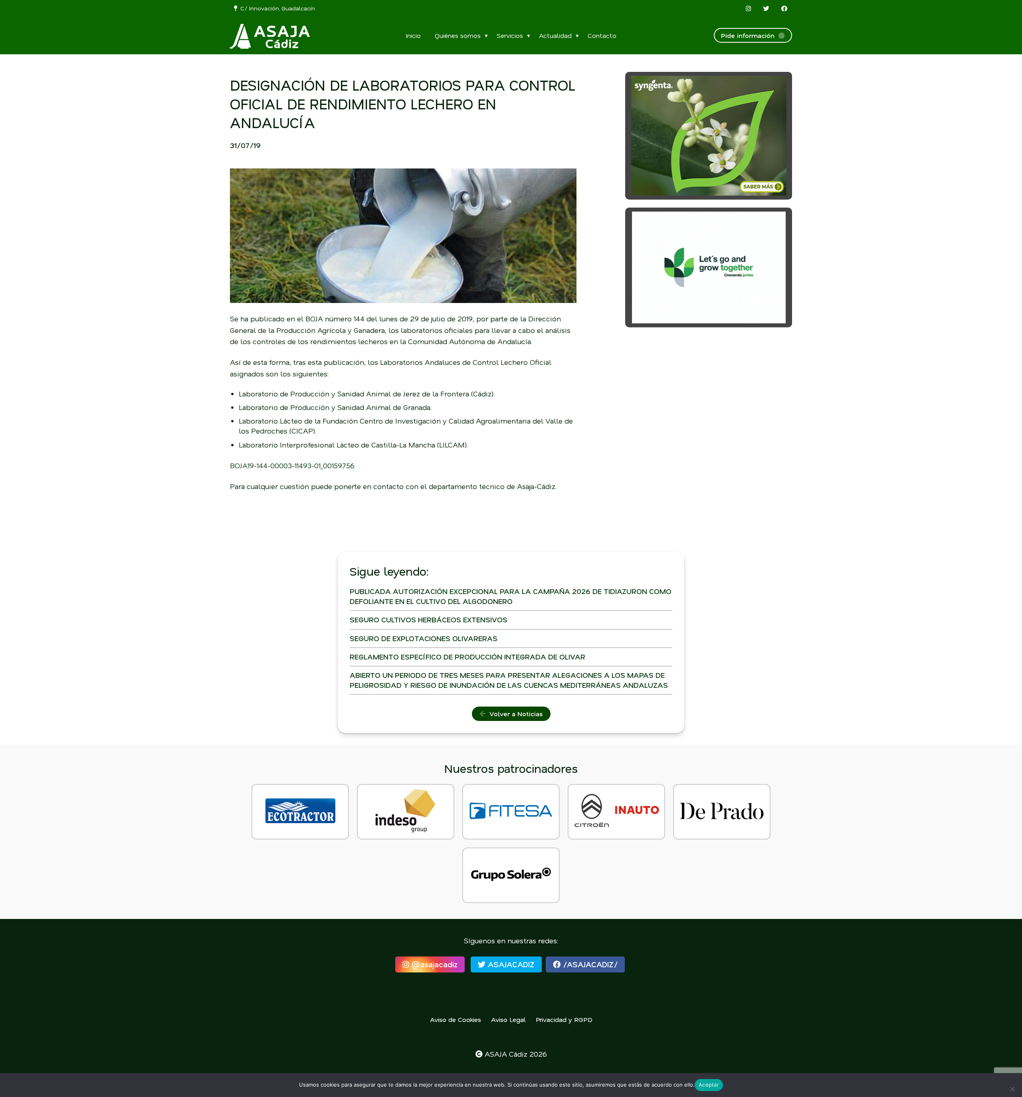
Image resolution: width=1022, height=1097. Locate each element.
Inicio (413, 35)
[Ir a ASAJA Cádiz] (270, 36)
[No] (1012, 1089)
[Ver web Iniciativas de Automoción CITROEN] (616, 812)
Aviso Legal (508, 1019)
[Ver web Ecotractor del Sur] (300, 812)
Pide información (749, 35)
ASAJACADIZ (510, 964)
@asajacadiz (433, 964)
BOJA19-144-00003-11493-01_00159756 (292, 465)
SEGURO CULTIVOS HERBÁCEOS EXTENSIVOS (428, 619)
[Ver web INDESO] (405, 812)
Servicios (510, 35)
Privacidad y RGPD (564, 1019)
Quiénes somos (458, 35)
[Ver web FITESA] (511, 812)
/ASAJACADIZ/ (589, 964)
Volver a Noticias (514, 713)
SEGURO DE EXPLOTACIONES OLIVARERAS (423, 638)
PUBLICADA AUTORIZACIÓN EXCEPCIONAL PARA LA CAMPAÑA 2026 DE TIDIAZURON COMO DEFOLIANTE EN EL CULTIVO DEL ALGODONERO (510, 596)
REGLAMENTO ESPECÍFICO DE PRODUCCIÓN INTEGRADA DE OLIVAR (467, 656)
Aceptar (709, 1084)
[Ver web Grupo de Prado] (721, 812)
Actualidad (555, 35)
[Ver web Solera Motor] (511, 875)
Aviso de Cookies (455, 1019)
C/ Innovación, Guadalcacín (276, 8)
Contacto (602, 35)
